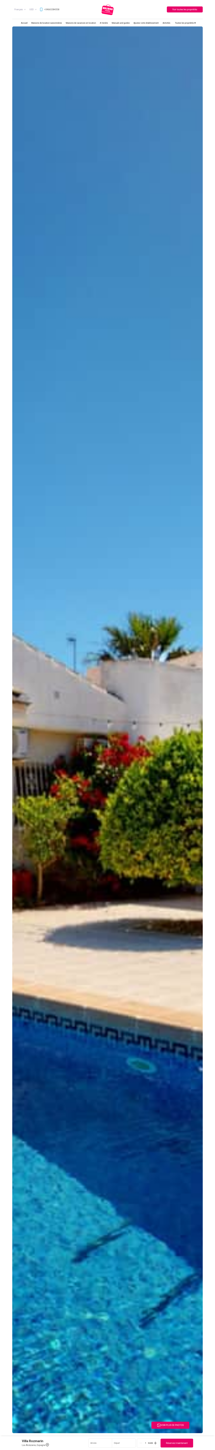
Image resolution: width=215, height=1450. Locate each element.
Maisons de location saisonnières (46, 23)
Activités (166, 23)
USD (31, 9)
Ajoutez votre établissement (146, 23)
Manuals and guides (121, 23)
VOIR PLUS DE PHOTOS (172, 1425)
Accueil (24, 23)
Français (18, 9)
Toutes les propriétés (185, 22)
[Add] (155, 1443)
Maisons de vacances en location (81, 23)
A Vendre (104, 23)
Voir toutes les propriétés (184, 9)
